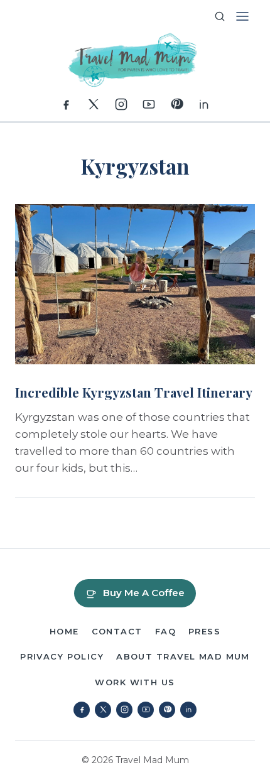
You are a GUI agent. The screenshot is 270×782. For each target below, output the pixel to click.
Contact (117, 631)
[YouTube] (149, 104)
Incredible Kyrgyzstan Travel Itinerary (133, 392)
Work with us (135, 682)
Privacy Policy (62, 656)
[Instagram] (121, 104)
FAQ (165, 631)
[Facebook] (66, 104)
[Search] (219, 16)
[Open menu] (242, 16)
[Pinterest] (176, 104)
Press (204, 631)
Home (64, 631)
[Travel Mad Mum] (135, 60)
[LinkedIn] (204, 104)
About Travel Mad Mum (183, 656)
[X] (93, 104)
